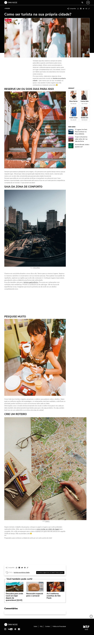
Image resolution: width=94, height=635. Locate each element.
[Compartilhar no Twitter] (83, 8)
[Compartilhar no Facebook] (80, 8)
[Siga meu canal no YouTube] (10, 629)
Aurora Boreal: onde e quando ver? (82, 146)
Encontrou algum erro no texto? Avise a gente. (50, 572)
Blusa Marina (73, 101)
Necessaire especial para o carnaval (34, 595)
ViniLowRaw (36, 268)
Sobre (35, 626)
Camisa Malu (84, 101)
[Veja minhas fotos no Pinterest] (15, 629)
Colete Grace (73, 118)
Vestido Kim (84, 118)
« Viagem (7, 8)
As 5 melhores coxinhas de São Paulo (54, 596)
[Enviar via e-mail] (86, 8)
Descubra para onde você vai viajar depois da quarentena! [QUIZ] (14, 597)
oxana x (47, 521)
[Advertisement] (18, 72)
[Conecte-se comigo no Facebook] (19, 629)
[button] (89, 8)
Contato (47, 626)
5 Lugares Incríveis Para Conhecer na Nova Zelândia (81, 132)
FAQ (41, 626)
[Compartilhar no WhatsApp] (78, 8)
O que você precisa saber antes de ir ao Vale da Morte (81, 139)
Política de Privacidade (59, 626)
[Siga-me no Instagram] (5, 629)
